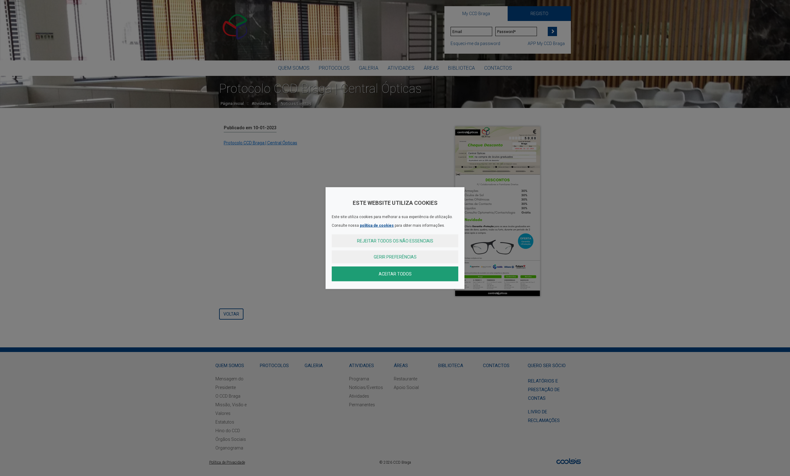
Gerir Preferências (395, 257)
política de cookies (377, 225)
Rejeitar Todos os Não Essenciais (395, 240)
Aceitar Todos (395, 273)
